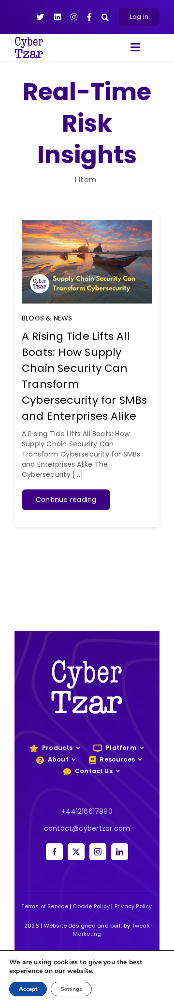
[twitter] (76, 851)
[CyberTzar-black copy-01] (29, 40)
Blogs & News (47, 318)
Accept (28, 989)
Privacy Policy (133, 906)
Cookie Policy (91, 906)
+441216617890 (87, 811)
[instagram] (97, 851)
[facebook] (54, 851)
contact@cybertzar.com (87, 828)
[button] (105, 17)
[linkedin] (119, 851)
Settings (71, 989)
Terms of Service (44, 906)
